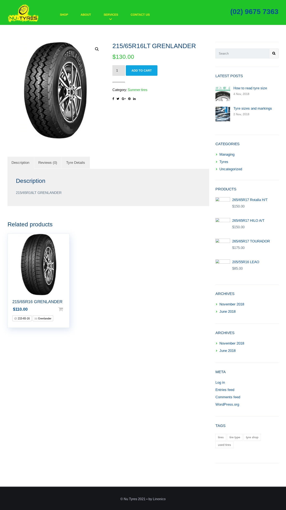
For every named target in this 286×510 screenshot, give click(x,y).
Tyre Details (75, 163)
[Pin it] (129, 98)
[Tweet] (118, 98)
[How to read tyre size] (222, 93)
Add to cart (141, 70)
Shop (64, 14)
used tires (224, 444)
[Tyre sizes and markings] (222, 113)
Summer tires (137, 90)
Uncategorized (230, 169)
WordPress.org (227, 404)
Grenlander (44, 318)
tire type (234, 437)
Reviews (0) (47, 163)
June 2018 (227, 312)
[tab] (20, 162)
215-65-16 (23, 318)
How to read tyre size (250, 88)
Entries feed (224, 390)
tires (221, 437)
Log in (220, 382)
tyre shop (252, 437)
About (86, 14)
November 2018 (231, 304)
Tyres (223, 162)
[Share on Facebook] (113, 98)
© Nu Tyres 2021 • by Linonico (143, 499)
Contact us (140, 14)
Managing (226, 154)
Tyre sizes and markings (252, 108)
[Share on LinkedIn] (134, 98)
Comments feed (227, 397)
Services (111, 14)
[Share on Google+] (124, 98)
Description (20, 163)
